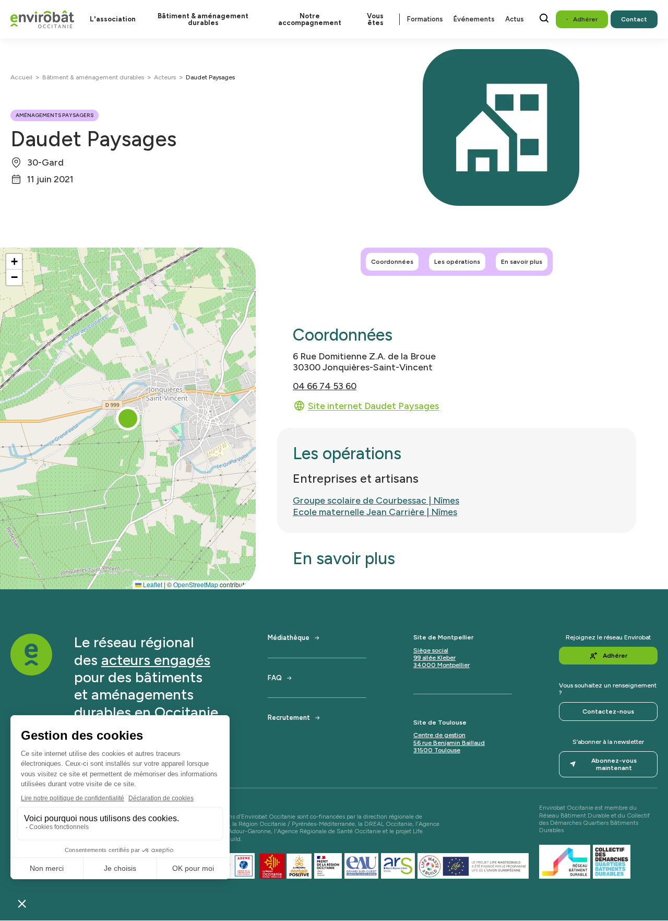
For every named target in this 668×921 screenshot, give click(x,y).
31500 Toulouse (436, 750)
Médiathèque (288, 638)
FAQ (275, 678)
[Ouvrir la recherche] (544, 18)
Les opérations (457, 261)
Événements (474, 19)
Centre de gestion (439, 735)
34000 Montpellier (441, 665)
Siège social (430, 650)
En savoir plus (521, 261)
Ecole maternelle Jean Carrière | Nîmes (375, 511)
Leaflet (151, 584)
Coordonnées (392, 261)
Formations (425, 19)
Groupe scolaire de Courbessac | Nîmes (376, 500)
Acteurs (165, 77)
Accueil (21, 77)
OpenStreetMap (195, 584)
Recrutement (289, 717)
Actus (514, 19)
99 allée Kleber (434, 657)
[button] (128, 418)
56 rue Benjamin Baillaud (449, 743)
